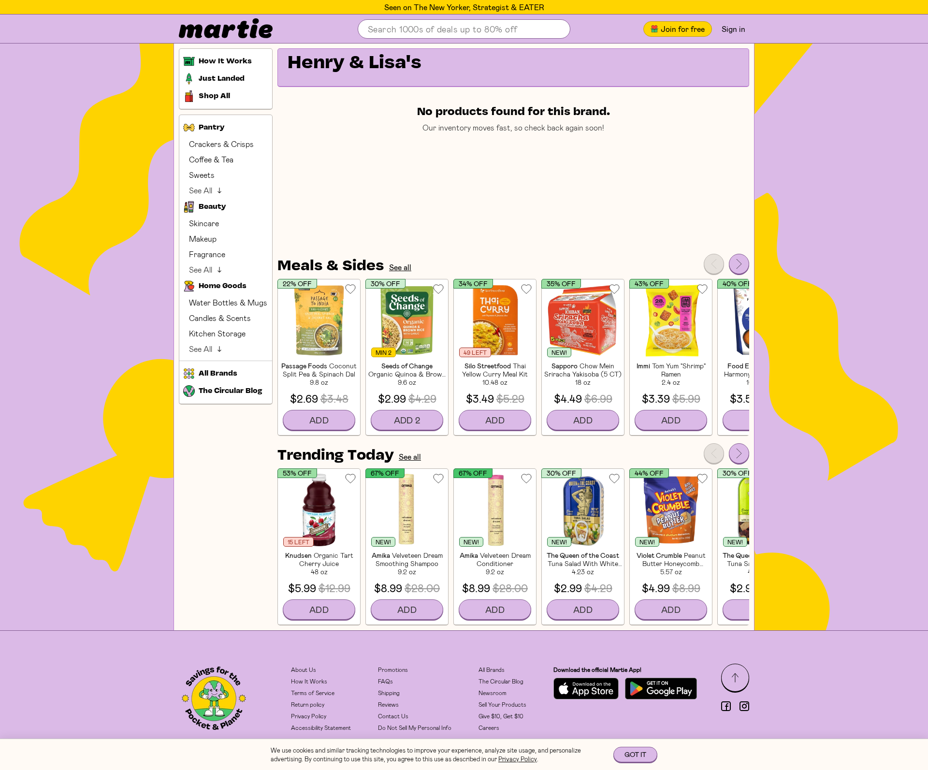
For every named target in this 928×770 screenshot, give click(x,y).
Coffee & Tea (211, 159)
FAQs (385, 681)
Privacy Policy (308, 715)
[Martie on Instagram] (744, 706)
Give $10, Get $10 (500, 715)
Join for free (683, 28)
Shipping (389, 692)
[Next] (739, 264)
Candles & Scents (220, 317)
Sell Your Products (502, 704)
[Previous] (714, 264)
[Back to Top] (735, 678)
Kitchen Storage (217, 333)
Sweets (202, 174)
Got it (635, 754)
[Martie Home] (217, 29)
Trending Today (335, 456)
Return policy (307, 704)
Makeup (203, 238)
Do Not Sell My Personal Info (414, 727)
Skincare (204, 223)
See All (200, 190)
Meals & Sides (330, 266)
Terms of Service (312, 692)
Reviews (388, 704)
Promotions (393, 669)
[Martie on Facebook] (726, 706)
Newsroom (492, 692)
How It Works (309, 681)
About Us (303, 669)
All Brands (491, 669)
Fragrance (207, 254)
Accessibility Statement (321, 727)
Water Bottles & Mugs (228, 302)
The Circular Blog (500, 681)
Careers (488, 727)
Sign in (733, 28)
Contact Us (393, 715)
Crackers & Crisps (221, 143)
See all (400, 267)
